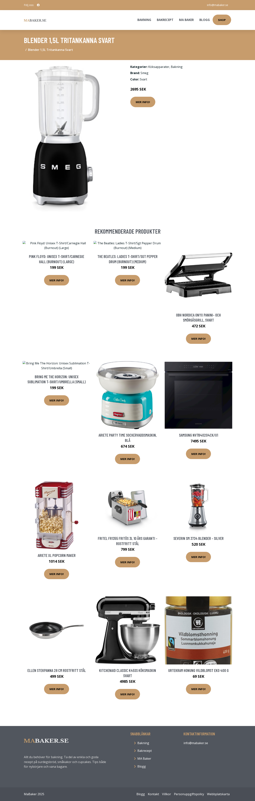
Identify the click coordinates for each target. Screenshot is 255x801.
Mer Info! (143, 102)
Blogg (204, 20)
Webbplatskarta (218, 794)
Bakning (144, 20)
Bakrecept (165, 20)
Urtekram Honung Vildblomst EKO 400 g (198, 670)
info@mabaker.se (217, 5)
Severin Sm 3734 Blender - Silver (198, 538)
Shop (222, 20)
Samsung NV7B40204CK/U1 (198, 435)
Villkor (166, 794)
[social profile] (38, 5)
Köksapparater (158, 67)
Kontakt (153, 794)
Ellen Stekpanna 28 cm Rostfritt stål (56, 670)
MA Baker (186, 20)
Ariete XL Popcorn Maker (57, 555)
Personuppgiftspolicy (189, 794)
